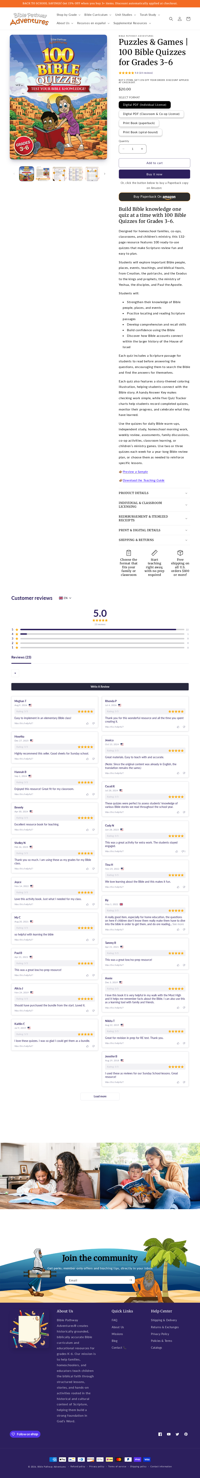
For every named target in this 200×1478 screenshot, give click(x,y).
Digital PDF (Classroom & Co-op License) (151, 114)
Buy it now (154, 174)
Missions (117, 1334)
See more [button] (178, 924)
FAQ (114, 1320)
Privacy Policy (160, 1334)
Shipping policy (138, 1466)
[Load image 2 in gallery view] (43, 174)
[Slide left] (14, 173)
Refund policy (78, 1466)
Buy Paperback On (148, 196)
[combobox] (15, 673)
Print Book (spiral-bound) (140, 132)
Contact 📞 (119, 1347)
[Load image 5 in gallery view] (92, 174)
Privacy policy (96, 1466)
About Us (118, 1327)
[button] (68, 15)
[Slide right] (104, 173)
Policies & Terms (161, 1340)
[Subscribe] (130, 1280)
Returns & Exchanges (165, 1327)
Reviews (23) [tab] (21, 657)
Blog (114, 1340)
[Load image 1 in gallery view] (26, 174)
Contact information (161, 1466)
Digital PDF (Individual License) (144, 104)
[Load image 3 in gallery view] (59, 174)
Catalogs (156, 1347)
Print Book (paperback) (139, 123)
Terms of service (117, 1466)
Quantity (124, 141)
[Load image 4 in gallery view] (76, 174)
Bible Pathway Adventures (52, 1466)
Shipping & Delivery (164, 1320)
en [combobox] (66, 598)
